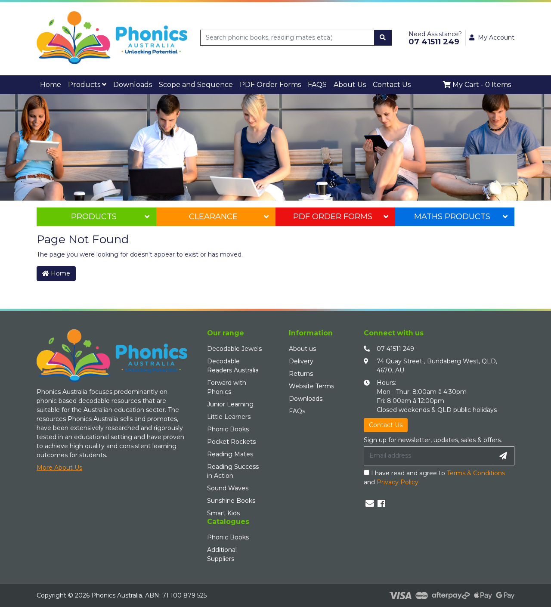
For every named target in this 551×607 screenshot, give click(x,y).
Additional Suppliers (222, 551)
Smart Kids (223, 510)
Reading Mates (230, 451)
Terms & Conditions (476, 470)
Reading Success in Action (233, 468)
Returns (301, 371)
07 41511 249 (395, 346)
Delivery (301, 358)
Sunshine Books (231, 498)
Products (74, 83)
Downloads (110, 83)
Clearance (213, 214)
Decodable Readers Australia (233, 363)
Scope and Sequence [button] (156, 83)
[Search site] (382, 37)
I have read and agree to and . (434, 475)
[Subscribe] (503, 453)
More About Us (59, 465)
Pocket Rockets (231, 439)
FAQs (297, 408)
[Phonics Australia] (112, 37)
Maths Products (452, 214)
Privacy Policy (397, 479)
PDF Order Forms (332, 214)
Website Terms (311, 383)
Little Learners (229, 414)
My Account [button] (496, 37)
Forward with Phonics (226, 384)
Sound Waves (227, 485)
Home (47, 83)
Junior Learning (230, 402)
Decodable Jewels (234, 346)
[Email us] (369, 501)
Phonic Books (228, 426)
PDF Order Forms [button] (210, 83)
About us (302, 346)
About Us (272, 83)
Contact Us (304, 83)
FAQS (246, 83)
